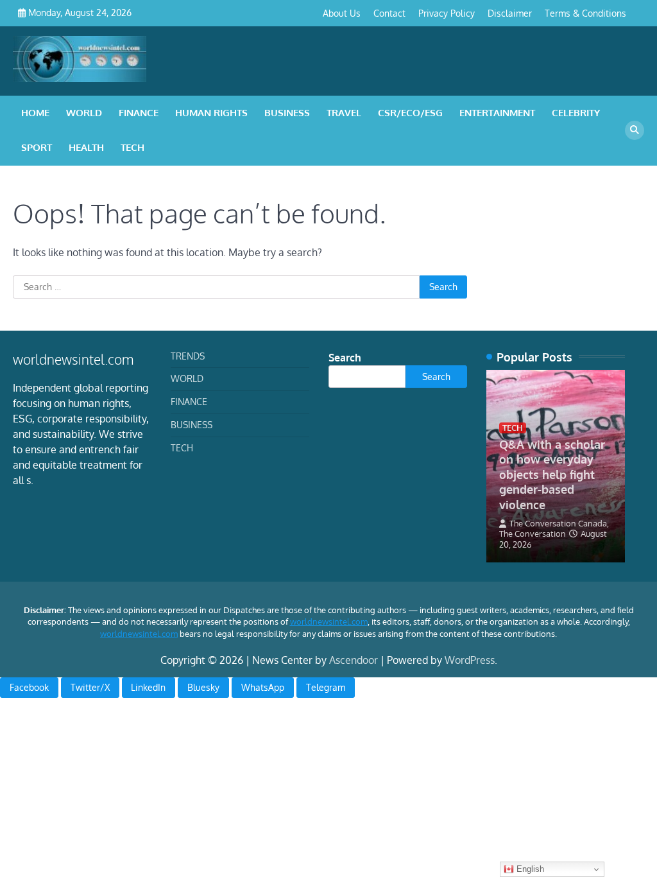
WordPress (470, 660)
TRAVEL (344, 113)
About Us (342, 13)
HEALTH (86, 147)
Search (344, 357)
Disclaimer (510, 13)
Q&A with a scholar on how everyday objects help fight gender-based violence (552, 474)
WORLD (84, 113)
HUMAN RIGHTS (211, 113)
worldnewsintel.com (329, 621)
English (529, 869)
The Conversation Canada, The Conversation (554, 528)
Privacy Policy (446, 13)
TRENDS (188, 356)
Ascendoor (353, 660)
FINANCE (138, 113)
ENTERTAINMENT (497, 113)
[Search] (634, 130)
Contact (389, 13)
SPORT (36, 147)
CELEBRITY (576, 113)
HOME (35, 113)
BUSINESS (287, 113)
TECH (132, 147)
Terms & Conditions (585, 13)
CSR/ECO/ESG (410, 113)
